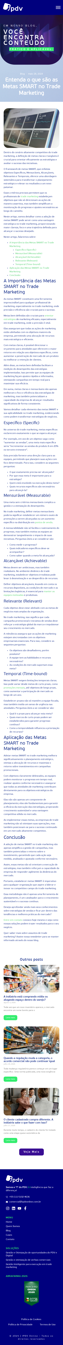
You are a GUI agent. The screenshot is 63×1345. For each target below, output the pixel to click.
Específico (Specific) (25, 250)
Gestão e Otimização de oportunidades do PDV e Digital (31, 1254)
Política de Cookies (31, 1319)
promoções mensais (14, 688)
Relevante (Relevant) (26, 261)
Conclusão (15, 275)
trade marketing (29, 196)
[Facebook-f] (25, 1208)
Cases (9, 1235)
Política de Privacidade (20, 1325)
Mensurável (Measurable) (28, 253)
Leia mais (10, 1018)
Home (9, 1222)
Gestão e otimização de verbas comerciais (28, 1260)
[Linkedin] (13, 1208)
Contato (10, 1239)
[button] (31, 1152)
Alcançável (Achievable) (27, 257)
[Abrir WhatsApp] (55, 1337)
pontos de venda (43, 522)
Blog (8, 1231)
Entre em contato (13, 920)
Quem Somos (13, 1226)
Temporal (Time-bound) (27, 264)
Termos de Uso (48, 1325)
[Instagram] (8, 1208)
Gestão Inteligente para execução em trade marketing (29, 1265)
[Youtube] (19, 1208)
